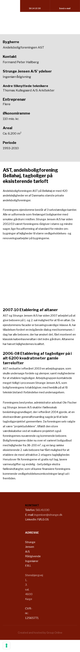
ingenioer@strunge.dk (48, 515)
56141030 (42, 510)
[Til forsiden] (40, 22)
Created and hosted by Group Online (40, 632)
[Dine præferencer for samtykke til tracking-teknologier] (6, 645)
